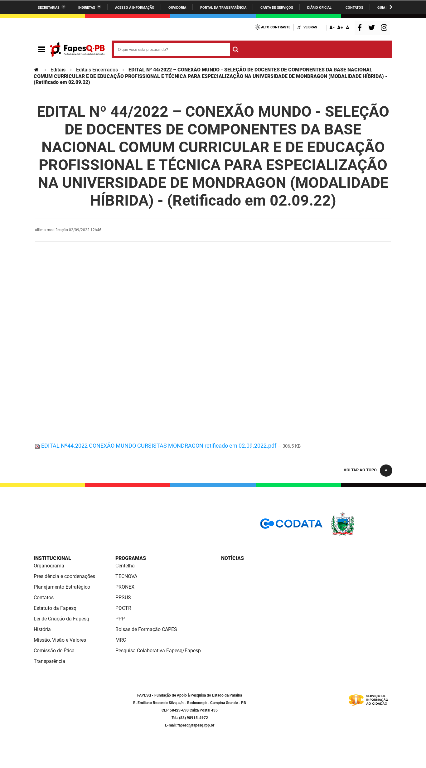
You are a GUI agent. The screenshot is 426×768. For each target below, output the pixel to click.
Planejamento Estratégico (62, 587)
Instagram (385, 28)
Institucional (52, 558)
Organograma (49, 566)
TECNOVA (126, 576)
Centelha (125, 566)
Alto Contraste (275, 27)
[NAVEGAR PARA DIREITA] (391, 7)
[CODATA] (291, 526)
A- (332, 28)
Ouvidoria (177, 8)
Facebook (361, 28)
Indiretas (86, 8)
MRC (120, 640)
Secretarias (49, 8)
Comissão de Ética (54, 651)
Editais (58, 70)
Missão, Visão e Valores (60, 640)
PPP (120, 619)
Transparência (49, 661)
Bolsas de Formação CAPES (146, 629)
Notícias (232, 558)
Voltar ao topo (360, 470)
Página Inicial (37, 70)
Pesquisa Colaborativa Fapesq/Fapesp (158, 651)
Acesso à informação (134, 8)
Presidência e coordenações (64, 576)
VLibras (310, 27)
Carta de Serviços (276, 8)
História (42, 629)
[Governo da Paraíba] (361, 534)
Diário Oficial (319, 8)
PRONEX (124, 587)
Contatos (354, 8)
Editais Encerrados (97, 70)
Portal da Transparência (223, 8)
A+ (340, 28)
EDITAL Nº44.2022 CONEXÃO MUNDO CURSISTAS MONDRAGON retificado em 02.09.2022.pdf (159, 445)
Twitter (372, 28)
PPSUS (123, 597)
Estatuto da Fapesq (55, 608)
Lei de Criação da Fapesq (61, 619)
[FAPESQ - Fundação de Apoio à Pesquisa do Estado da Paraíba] (77, 49)
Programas (130, 558)
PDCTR (123, 608)
